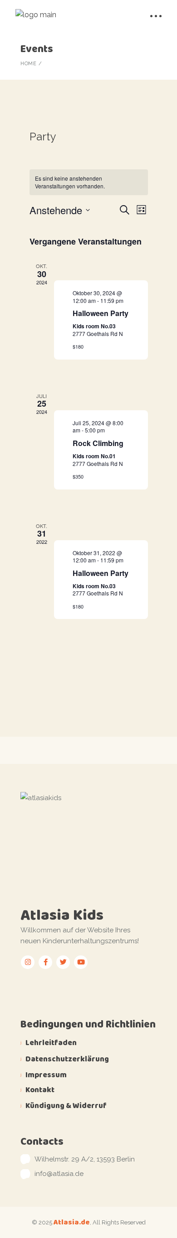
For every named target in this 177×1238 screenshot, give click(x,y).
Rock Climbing (98, 443)
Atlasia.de (72, 1222)
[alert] (89, 182)
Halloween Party (100, 313)
